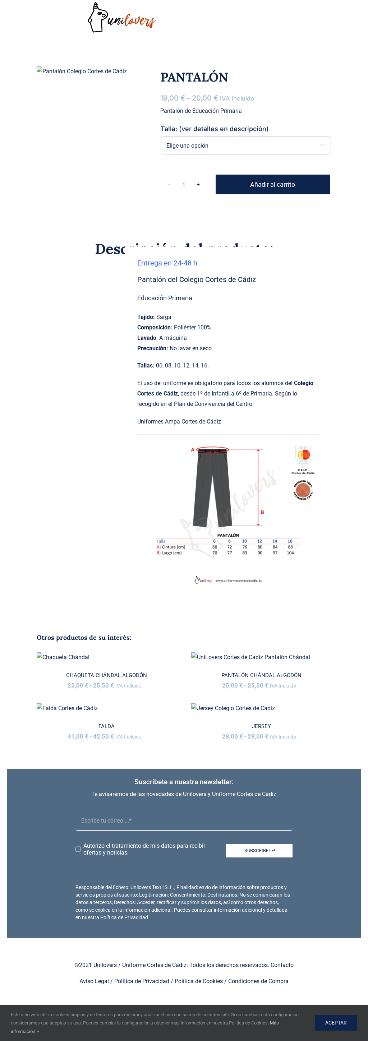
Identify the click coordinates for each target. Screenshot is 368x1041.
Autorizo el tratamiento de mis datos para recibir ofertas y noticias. (144, 849)
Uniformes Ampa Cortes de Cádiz (179, 421)
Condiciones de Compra (258, 981)
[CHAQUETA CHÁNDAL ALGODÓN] (107, 657)
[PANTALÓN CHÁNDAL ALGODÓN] (261, 657)
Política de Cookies (199, 981)
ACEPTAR (336, 1023)
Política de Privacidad (124, 917)
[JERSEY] (261, 708)
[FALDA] (107, 708)
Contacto (282, 965)
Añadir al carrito (272, 184)
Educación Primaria (164, 298)
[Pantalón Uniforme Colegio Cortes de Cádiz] (82, 71)
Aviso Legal (94, 981)
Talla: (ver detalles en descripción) (215, 129)
